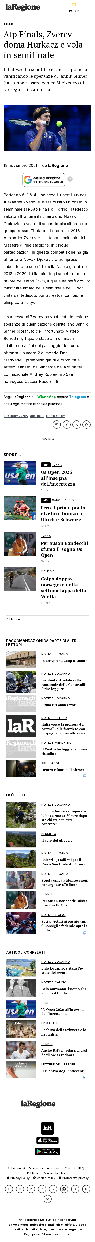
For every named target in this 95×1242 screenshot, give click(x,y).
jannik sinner (55, 416)
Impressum (54, 1168)
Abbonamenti (17, 1168)
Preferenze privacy (75, 1178)
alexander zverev (16, 416)
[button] (9, 1189)
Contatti (70, 1168)
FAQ (81, 1168)
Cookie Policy (45, 1178)
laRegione (58, 165)
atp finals (37, 416)
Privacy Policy (20, 1178)
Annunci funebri (54, 1173)
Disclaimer (36, 1168)
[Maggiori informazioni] (70, 179)
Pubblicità (33, 1173)
